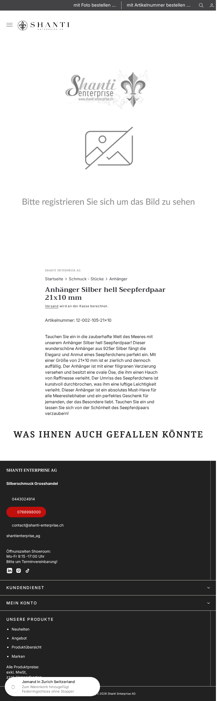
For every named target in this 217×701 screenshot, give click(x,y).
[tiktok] (27, 570)
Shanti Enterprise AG (119, 693)
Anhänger (116, 274)
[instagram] (18, 570)
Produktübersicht (27, 647)
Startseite (52, 274)
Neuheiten (20, 629)
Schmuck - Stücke (84, 274)
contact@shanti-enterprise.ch (38, 525)
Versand (50, 302)
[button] (207, 5)
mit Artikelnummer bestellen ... (159, 5)
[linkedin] (9, 570)
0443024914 (23, 499)
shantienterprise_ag (23, 535)
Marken (18, 656)
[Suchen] (201, 5)
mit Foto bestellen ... (95, 5)
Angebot (19, 638)
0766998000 (29, 512)
